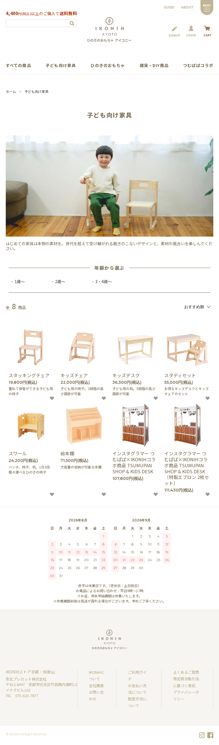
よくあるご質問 (186, 672)
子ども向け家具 (61, 65)
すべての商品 (18, 65)
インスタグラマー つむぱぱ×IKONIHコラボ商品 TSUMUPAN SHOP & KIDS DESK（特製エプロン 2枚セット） (186, 468)
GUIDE (169, 7)
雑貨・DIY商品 (154, 65)
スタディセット (180, 375)
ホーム (11, 91)
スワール (18, 453)
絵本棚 (67, 453)
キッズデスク (126, 375)
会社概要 (96, 685)
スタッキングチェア (29, 375)
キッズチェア (74, 375)
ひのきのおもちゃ (107, 65)
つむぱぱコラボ (198, 65)
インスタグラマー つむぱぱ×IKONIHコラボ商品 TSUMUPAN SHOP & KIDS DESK (134, 462)
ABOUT (187, 7)
